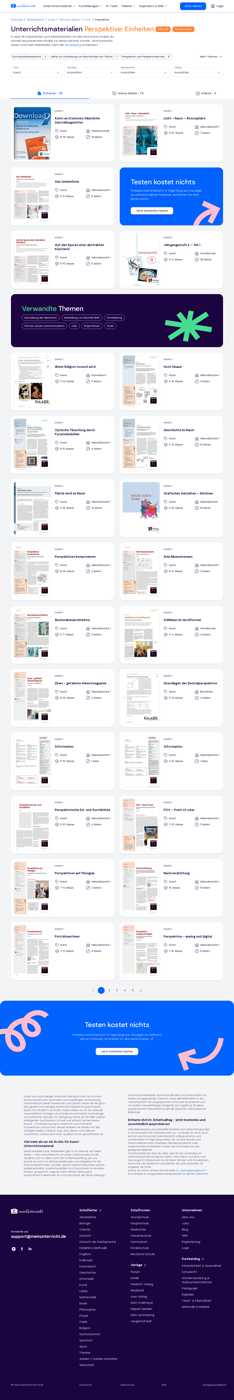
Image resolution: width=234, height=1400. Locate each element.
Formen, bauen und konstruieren (44, 326)
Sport (83, 1347)
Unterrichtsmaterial (57, 6)
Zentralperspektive (192, 1170)
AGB (164, 1384)
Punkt (110, 326)
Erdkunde (86, 1260)
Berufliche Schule (143, 1254)
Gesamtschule (141, 1236)
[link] (23, 6)
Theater (85, 1353)
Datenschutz (127, 1384)
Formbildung (114, 317)
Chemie (84, 1229)
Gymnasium (139, 1242)
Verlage (136, 1265)
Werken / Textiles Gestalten (98, 1359)
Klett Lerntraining (142, 1315)
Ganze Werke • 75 (131, 93)
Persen (135, 1272)
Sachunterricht (89, 1334)
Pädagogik (189, 1288)
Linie (74, 326)
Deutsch (85, 1236)
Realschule (138, 1229)
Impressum (85, 1384)
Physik (83, 1316)
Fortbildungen (89, 6)
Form (87, 19)
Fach (16, 68)
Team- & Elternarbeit (196, 1301)
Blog (185, 1229)
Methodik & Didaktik (195, 1307)
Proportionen (92, 326)
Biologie (85, 1223)
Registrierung (191, 1242)
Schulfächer (88, 1210)
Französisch (87, 1266)
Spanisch (86, 1340)
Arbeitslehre (87, 1217)
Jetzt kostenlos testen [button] (152, 211)
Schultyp (72, 68)
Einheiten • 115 (53, 93)
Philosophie (87, 1310)
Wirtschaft (86, 1365)
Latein (83, 1291)
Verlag (178, 68)
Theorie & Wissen (69, 19)
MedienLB (137, 1290)
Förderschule (140, 1248)
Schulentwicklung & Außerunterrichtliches (197, 1280)
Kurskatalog (191, 1259)
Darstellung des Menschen (40, 317)
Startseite (17, 19)
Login (185, 1248)
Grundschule (140, 1217)
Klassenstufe (128, 68)
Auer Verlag (139, 1297)
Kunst (51, 19)
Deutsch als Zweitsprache (97, 1242)
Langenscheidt (141, 1321)
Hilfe (185, 1236)
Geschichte (87, 1273)
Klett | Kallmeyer (142, 1303)
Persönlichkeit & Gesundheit (201, 1266)
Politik (83, 1322)
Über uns (188, 1217)
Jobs (185, 1223)
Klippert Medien (141, 1309)
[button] (112, 6)
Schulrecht (189, 1272)
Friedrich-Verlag (142, 1284)
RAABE (135, 1278)
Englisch (85, 1254)
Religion (84, 1328)
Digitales (188, 1294)
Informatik (86, 1279)
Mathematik (87, 1297)
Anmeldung (73, 45)
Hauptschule (140, 1223)
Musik (83, 1303)
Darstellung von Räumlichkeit (82, 317)
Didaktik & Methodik (93, 1248)
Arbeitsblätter (35, 19)
